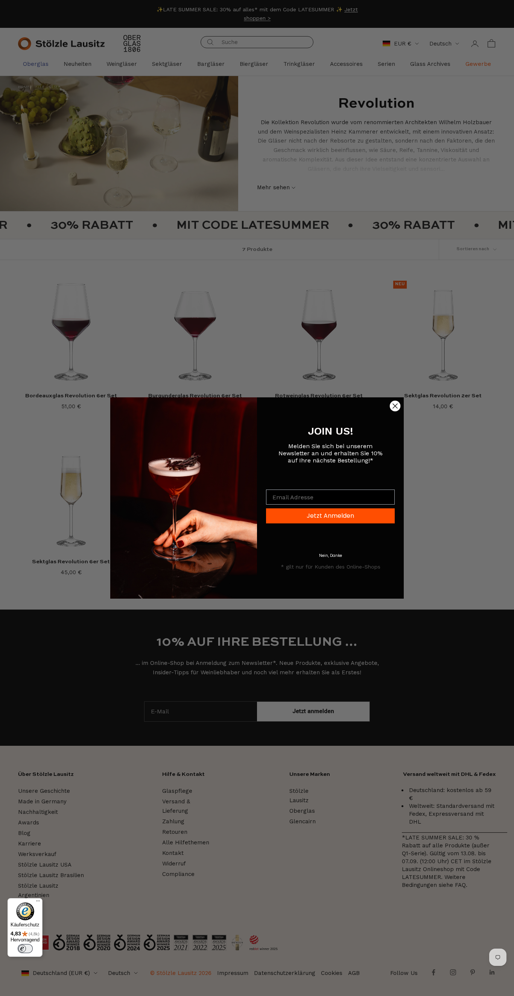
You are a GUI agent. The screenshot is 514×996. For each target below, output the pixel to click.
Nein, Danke (330, 555)
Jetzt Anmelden (330, 515)
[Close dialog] (395, 406)
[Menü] (38, 902)
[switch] (25, 948)
